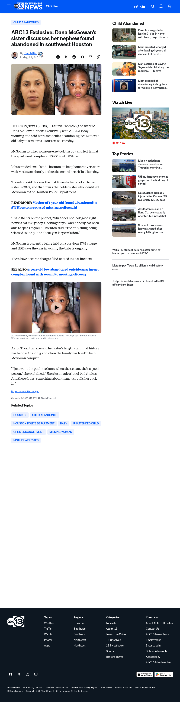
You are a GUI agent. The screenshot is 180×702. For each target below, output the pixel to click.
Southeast (79, 634)
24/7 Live (52, 6)
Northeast (79, 645)
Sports (110, 651)
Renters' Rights (114, 656)
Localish (110, 623)
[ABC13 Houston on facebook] (10, 674)
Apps (47, 645)
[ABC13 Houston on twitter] (18, 674)
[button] (8, 5)
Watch (48, 634)
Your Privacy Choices (32, 688)
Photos (48, 640)
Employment (153, 640)
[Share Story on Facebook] (58, 57)
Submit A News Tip (157, 651)
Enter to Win (153, 645)
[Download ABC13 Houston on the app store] (144, 674)
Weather (49, 623)
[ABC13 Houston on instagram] (27, 674)
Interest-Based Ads (124, 688)
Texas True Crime (116, 634)
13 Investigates (115, 645)
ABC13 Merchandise (158, 662)
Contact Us (152, 628)
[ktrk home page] (15, 621)
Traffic (48, 628)
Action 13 (112, 628)
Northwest (80, 640)
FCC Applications (15, 691)
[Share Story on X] (66, 57)
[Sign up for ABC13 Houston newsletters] (35, 674)
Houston (79, 623)
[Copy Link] (98, 57)
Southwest (80, 628)
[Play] (140, 123)
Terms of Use (106, 688)
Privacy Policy (13, 688)
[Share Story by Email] (90, 57)
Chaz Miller (30, 53)
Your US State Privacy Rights (83, 688)
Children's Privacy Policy (56, 688)
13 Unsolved (113, 640)
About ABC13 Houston (159, 623)
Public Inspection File (145, 688)
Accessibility (153, 656)
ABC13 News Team (157, 634)
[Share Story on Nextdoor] (82, 57)
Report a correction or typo (25, 391)
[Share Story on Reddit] (74, 57)
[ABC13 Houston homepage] (28, 6)
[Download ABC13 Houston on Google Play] (164, 674)
